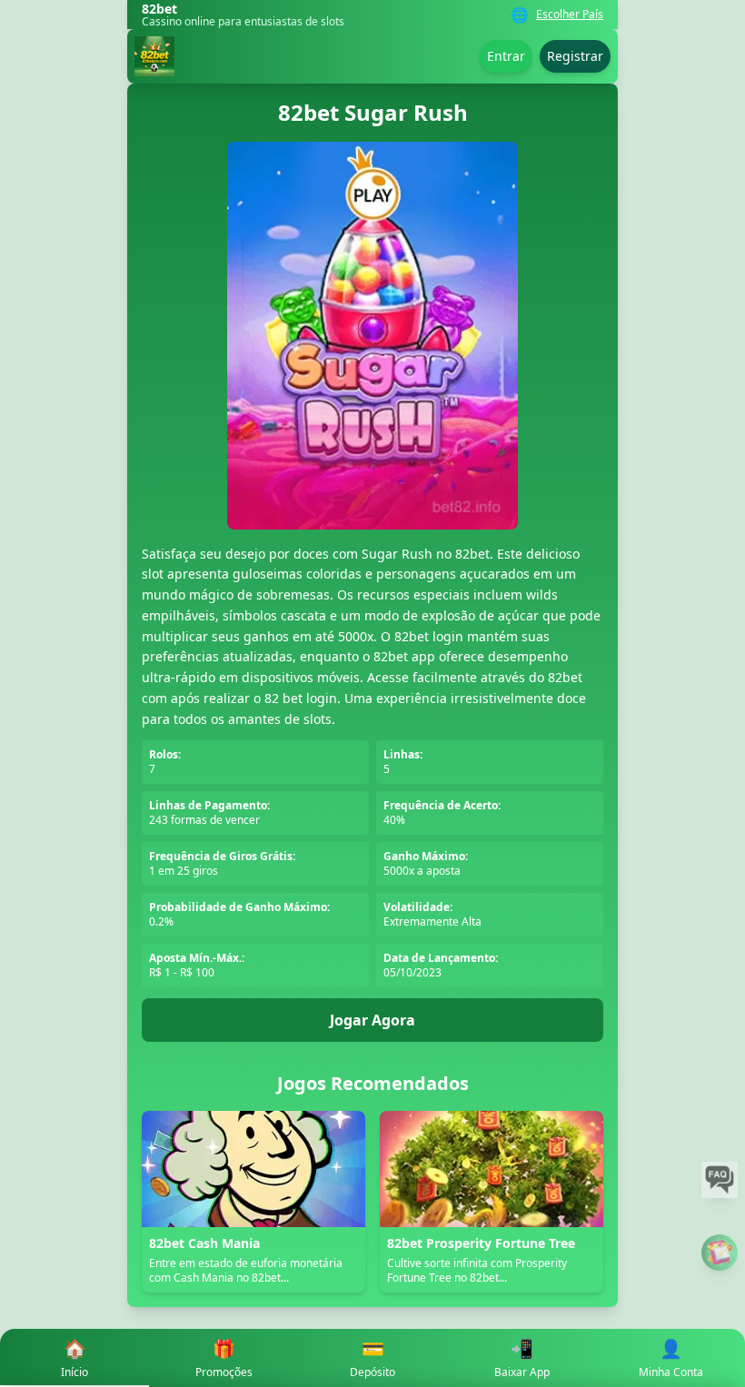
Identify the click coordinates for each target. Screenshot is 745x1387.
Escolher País (569, 14)
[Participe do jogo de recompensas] (719, 1252)
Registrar (575, 55)
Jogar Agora (372, 1020)
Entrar (506, 55)
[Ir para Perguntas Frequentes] (719, 1180)
